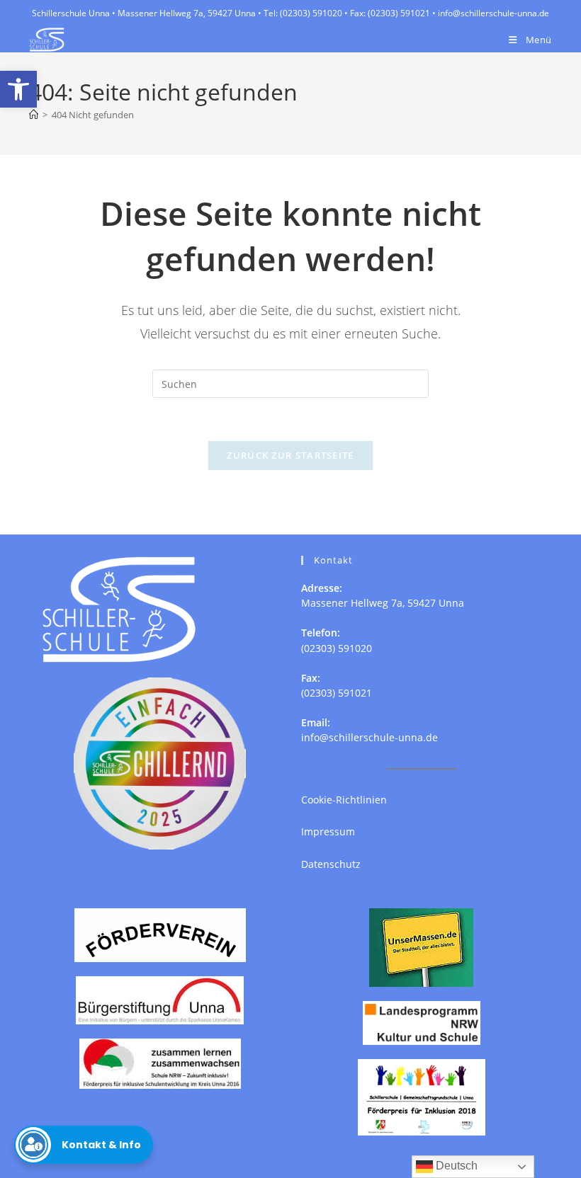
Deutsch (455, 1166)
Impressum (328, 831)
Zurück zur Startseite (290, 455)
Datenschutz (331, 864)
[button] (18, 89)
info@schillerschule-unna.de (369, 737)
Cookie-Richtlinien (344, 799)
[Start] (33, 114)
